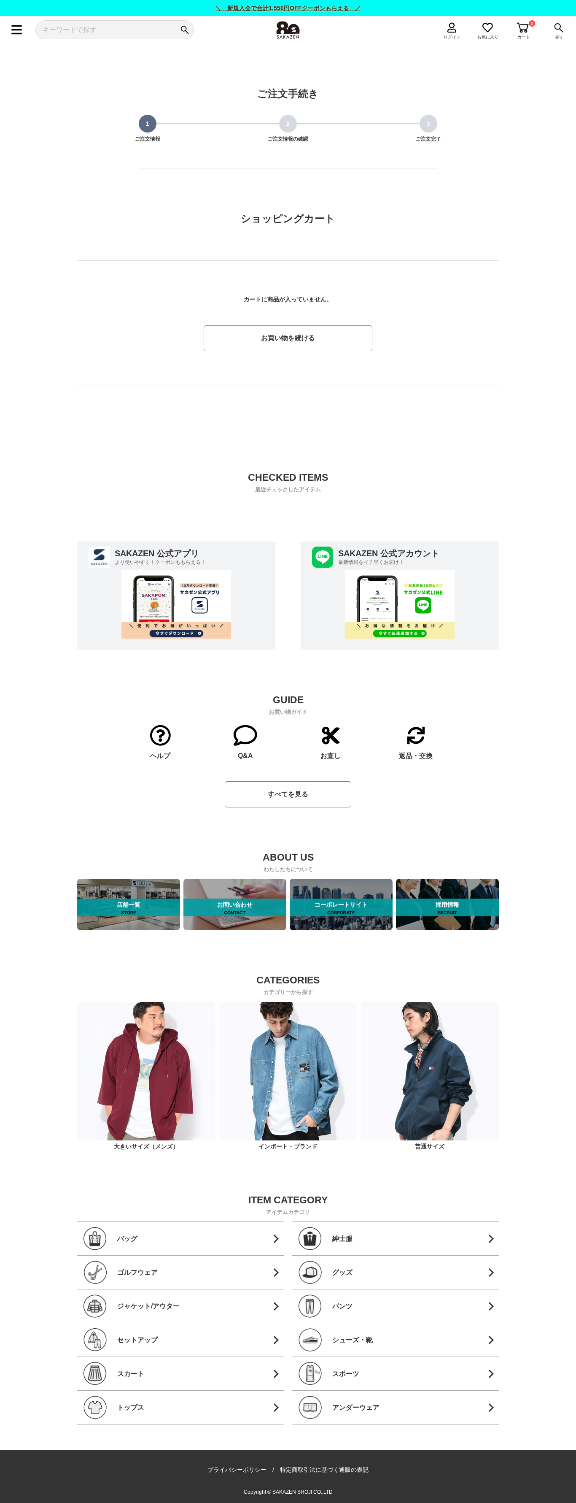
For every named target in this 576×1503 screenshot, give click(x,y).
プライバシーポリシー (236, 1470)
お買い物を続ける (288, 337)
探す (559, 37)
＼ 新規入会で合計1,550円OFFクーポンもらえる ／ (288, 8)
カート (523, 37)
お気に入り (487, 37)
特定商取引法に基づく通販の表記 (324, 1470)
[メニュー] (16, 29)
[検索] (184, 29)
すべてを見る (288, 794)
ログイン (452, 37)
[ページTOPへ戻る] (506, 1495)
